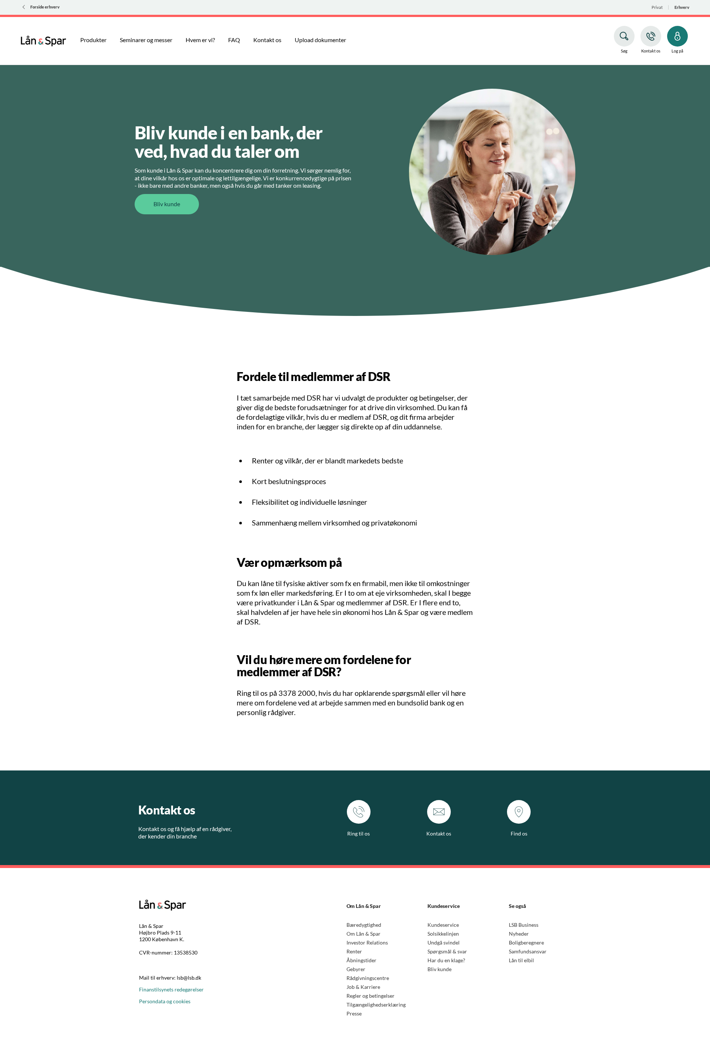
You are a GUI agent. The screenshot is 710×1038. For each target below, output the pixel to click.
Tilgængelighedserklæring (376, 1004)
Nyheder (519, 933)
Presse (354, 1013)
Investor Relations (367, 942)
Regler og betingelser (370, 996)
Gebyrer (355, 969)
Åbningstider (361, 960)
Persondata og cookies (164, 1001)
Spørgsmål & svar (447, 951)
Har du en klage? (446, 960)
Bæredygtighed (363, 925)
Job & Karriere (363, 987)
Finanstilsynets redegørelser (171, 989)
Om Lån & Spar (363, 933)
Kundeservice (443, 925)
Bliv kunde (439, 969)
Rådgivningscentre (367, 978)
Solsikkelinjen (443, 933)
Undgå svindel (443, 942)
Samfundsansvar (528, 951)
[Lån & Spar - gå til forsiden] (43, 40)
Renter (354, 951)
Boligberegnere (526, 942)
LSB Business (523, 925)
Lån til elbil (521, 960)
